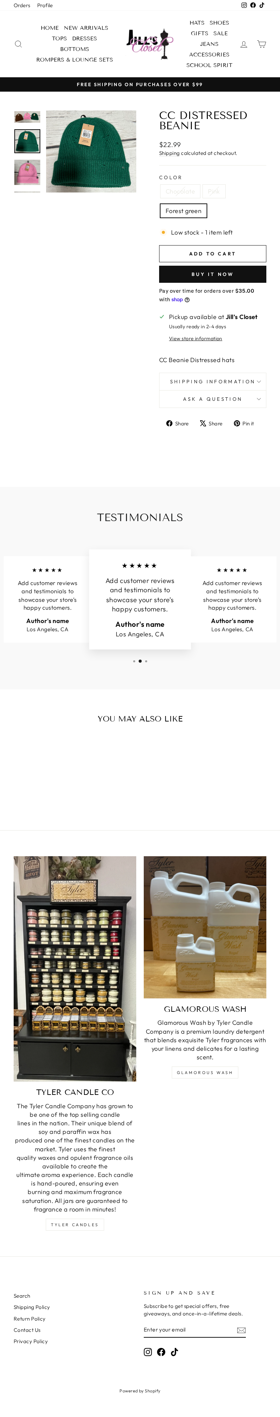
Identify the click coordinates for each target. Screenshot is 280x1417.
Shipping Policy (32, 1307)
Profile (45, 5)
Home (50, 28)
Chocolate (180, 191)
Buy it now (213, 274)
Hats (197, 22)
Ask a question (212, 399)
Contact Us (27, 1330)
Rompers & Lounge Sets (74, 59)
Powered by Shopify (140, 1390)
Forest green (183, 211)
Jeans (209, 44)
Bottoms (74, 49)
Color (171, 177)
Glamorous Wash (205, 1072)
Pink (214, 191)
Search (22, 1296)
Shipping (169, 153)
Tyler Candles (75, 1224)
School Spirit (209, 65)
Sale (220, 33)
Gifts (199, 33)
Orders (22, 5)
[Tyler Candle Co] (75, 969)
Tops (59, 38)
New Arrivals (86, 28)
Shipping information (212, 382)
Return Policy (30, 1318)
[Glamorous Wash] (205, 927)
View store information (195, 338)
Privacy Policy (31, 1341)
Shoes (219, 22)
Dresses (84, 38)
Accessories (209, 54)
